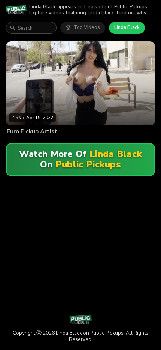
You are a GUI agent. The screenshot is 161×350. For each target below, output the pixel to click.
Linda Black (127, 27)
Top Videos (86, 27)
